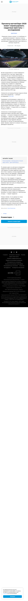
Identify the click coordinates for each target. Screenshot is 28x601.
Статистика (21, 265)
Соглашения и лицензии (14, 254)
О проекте (5, 254)
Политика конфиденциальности (14, 258)
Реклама (23, 254)
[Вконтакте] (11, 252)
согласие (5, 593)
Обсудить (18, 45)
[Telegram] (16, 252)
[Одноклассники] (14, 252)
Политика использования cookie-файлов (14, 263)
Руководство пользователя (18, 267)
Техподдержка (7, 267)
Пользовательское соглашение (14, 262)
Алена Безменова (11, 208)
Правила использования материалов (14, 260)
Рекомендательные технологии (11, 265)
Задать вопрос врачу (14, 256)
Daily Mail (11, 96)
